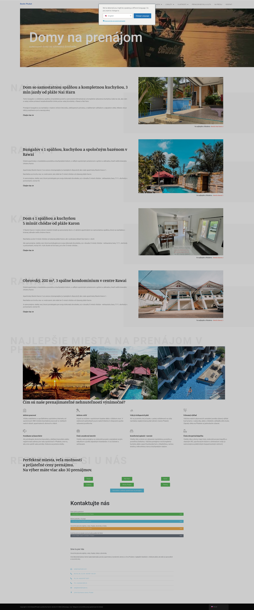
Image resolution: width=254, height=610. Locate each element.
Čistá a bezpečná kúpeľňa (193, 436)
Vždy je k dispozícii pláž (139, 415)
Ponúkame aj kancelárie (32, 436)
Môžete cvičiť (81, 415)
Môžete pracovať (29, 415)
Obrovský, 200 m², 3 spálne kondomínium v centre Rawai (75, 280)
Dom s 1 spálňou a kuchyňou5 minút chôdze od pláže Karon (51, 221)
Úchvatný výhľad (190, 415)
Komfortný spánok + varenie (141, 436)
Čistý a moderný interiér (86, 436)
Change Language (142, 16)
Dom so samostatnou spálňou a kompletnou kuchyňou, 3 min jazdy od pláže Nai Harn (75, 89)
